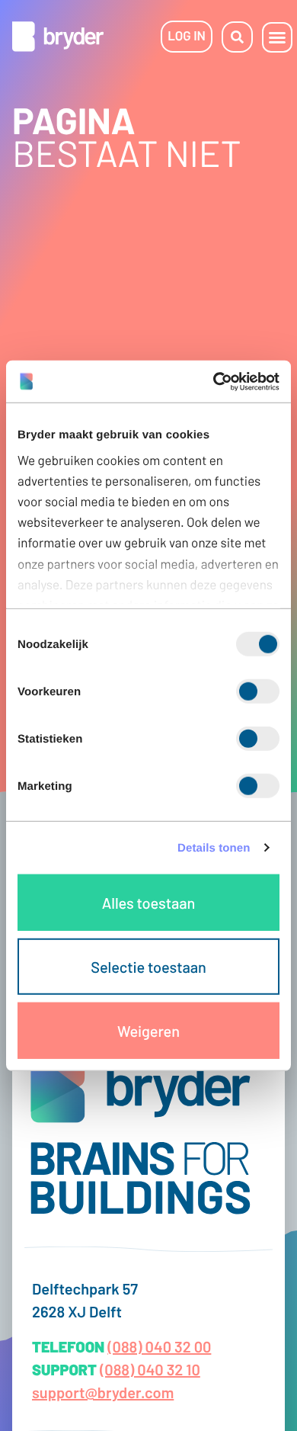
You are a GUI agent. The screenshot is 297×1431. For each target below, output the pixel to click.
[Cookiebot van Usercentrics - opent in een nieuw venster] (213, 381)
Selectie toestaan (148, 967)
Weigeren (148, 1031)
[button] (277, 37)
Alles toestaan (148, 903)
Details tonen (213, 847)
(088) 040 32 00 (159, 1346)
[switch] (257, 691)
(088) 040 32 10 (150, 1369)
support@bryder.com (103, 1392)
